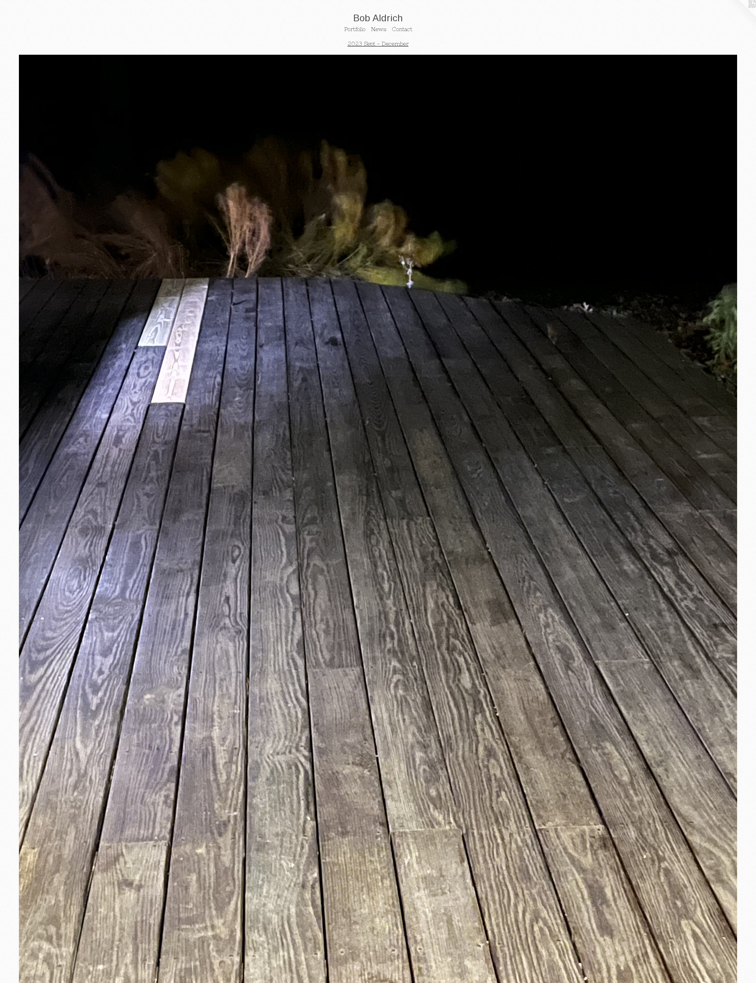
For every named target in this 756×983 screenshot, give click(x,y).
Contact (402, 29)
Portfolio (354, 29)
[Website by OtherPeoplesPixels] (740, 15)
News (378, 29)
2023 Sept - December (378, 44)
